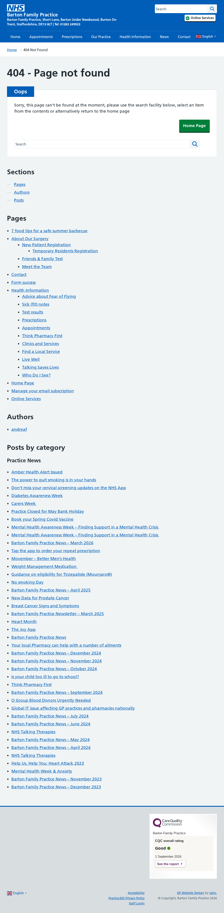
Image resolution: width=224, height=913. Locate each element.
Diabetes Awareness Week (37, 495)
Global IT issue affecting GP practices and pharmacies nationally (73, 708)
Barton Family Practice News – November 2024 (56, 660)
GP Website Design (190, 893)
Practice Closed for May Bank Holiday (47, 511)
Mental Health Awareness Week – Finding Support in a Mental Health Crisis (85, 527)
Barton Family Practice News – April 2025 (51, 590)
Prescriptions (72, 37)
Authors (22, 192)
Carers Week (24, 503)
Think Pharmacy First (42, 335)
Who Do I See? (36, 375)
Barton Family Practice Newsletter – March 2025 (57, 613)
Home (15, 37)
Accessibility (136, 893)
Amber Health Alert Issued (37, 472)
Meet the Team (37, 266)
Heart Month (24, 621)
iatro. (213, 893)
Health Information (135, 37)
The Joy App (23, 629)
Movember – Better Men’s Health (43, 558)
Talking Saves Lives (40, 367)
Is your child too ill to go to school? (45, 676)
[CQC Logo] (167, 826)
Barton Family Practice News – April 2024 (51, 747)
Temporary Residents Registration (65, 250)
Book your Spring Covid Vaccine (42, 519)
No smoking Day (27, 582)
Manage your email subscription (42, 390)
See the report (168, 864)
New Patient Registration (46, 244)
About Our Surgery (30, 238)
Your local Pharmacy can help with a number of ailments (66, 645)
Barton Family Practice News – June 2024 (50, 723)
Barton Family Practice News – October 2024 (54, 668)
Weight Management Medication (44, 566)
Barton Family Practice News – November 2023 (56, 779)
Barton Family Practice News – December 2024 (56, 653)
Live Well (31, 359)
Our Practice (101, 37)
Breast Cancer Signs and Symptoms (45, 605)
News (164, 37)
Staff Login (137, 903)
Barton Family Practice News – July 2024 (50, 716)
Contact (184, 37)
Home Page (194, 125)
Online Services (26, 398)
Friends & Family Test (42, 258)
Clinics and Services (40, 343)
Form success (23, 282)
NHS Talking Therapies (33, 731)
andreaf (19, 429)
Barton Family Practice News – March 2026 (52, 542)
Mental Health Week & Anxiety (41, 771)
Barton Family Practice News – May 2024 (50, 739)
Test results (32, 312)
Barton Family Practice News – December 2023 (56, 786)
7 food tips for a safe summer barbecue (49, 230)
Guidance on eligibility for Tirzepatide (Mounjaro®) (61, 574)
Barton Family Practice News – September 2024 (57, 692)
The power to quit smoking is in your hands (53, 479)
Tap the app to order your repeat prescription (55, 550)
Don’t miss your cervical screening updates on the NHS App (68, 487)
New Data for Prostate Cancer (40, 598)
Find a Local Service (41, 351)
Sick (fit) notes (35, 304)
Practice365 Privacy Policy (126, 898)
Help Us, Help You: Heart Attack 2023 (47, 763)
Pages (19, 184)
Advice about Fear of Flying (49, 296)
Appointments (41, 37)
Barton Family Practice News (38, 637)
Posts (19, 200)
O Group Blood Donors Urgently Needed (51, 700)
